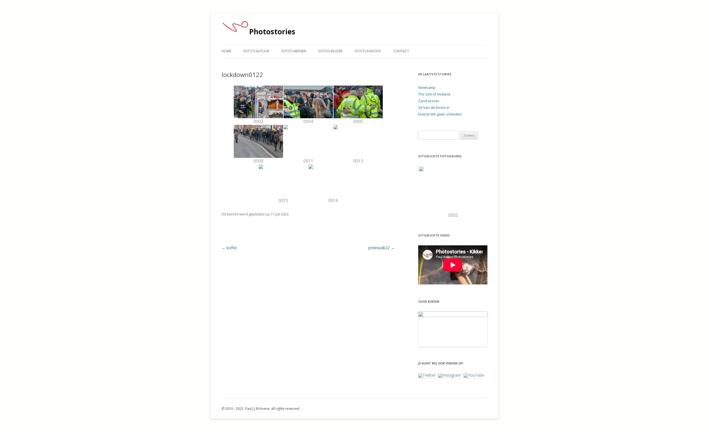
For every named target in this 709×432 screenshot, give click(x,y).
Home (226, 51)
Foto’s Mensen (293, 51)
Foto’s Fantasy (368, 51)
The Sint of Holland (434, 94)
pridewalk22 (381, 247)
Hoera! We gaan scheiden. (440, 114)
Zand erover (428, 100)
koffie (229, 247)
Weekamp (426, 87)
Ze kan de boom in (433, 107)
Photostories (272, 32)
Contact (401, 51)
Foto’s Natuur (256, 51)
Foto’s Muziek (330, 51)
